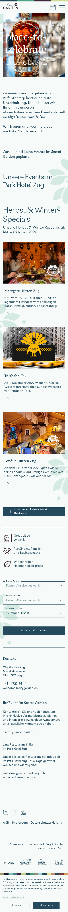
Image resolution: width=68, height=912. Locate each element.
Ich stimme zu (46, 905)
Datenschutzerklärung (13, 897)
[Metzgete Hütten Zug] (34, 281)
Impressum (20, 823)
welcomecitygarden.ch (20, 688)
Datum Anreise (13, 581)
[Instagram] (6, 812)
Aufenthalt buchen (34, 630)
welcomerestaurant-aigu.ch (24, 773)
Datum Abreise (13, 596)
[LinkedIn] (23, 812)
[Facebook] (14, 812)
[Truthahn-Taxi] (34, 366)
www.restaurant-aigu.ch (20, 777)
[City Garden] (25, 862)
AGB (6, 823)
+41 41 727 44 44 (14, 683)
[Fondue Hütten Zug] (34, 451)
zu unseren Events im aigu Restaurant (32, 511)
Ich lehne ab (16, 905)
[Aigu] (42, 862)
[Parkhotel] (9, 862)
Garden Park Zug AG (41, 844)
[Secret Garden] (59, 862)
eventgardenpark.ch (18, 732)
